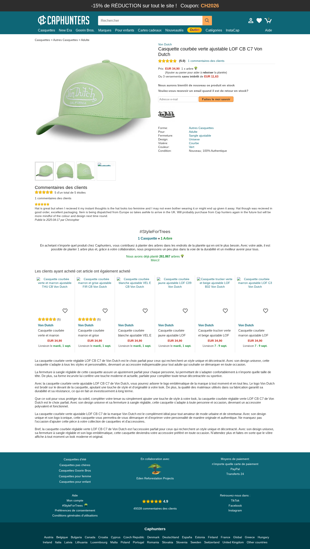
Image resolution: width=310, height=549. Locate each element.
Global (237, 537)
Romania (153, 542)
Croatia (103, 537)
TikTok (235, 500)
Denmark (153, 537)
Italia (58, 542)
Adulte (85, 40)
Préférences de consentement (75, 510)
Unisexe (194, 139)
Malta (114, 542)
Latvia (68, 542)
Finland (213, 537)
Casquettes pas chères (74, 465)
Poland (125, 542)
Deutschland (170, 537)
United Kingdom (233, 542)
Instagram (235, 510)
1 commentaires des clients (206, 60)
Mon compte (75, 500)
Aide (268, 30)
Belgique (62, 537)
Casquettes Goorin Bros (75, 470)
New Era (65, 30)
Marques (104, 30)
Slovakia (167, 542)
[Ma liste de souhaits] (259, 20)
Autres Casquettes (65, 40)
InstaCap (232, 30)
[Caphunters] (75, 20)
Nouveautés (174, 30)
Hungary (263, 537)
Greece (250, 537)
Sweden (195, 542)
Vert (191, 147)
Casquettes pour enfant (75, 481)
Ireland (47, 542)
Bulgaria (76, 537)
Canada (90, 537)
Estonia (200, 537)
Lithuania (81, 542)
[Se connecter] (251, 20)
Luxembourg (98, 542)
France (225, 537)
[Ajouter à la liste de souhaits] (65, 310)
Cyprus (115, 537)
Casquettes (46, 30)
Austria (48, 537)
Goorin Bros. (85, 30)
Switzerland (212, 542)
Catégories (214, 30)
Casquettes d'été (75, 459)
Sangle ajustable (200, 135)
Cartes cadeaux (150, 30)
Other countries (257, 542)
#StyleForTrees (73, 505)
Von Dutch (165, 44)
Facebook (235, 505)
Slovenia (181, 542)
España (187, 537)
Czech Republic (133, 537)
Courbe (194, 143)
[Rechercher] (207, 20)
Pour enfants (124, 30)
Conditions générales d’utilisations (75, 515)
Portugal (138, 542)
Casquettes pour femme (75, 476)
